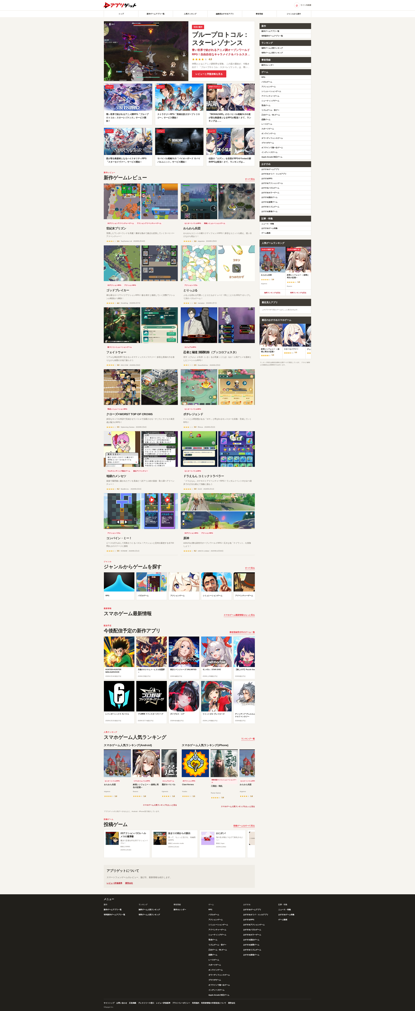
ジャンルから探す (294, 14)
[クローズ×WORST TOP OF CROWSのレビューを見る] (141, 387)
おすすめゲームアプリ (270, 169)
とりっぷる (190, 290)
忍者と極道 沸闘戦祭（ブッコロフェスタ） (210, 352)
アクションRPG (130, 285)
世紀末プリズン (116, 228)
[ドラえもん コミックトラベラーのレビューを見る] (218, 449)
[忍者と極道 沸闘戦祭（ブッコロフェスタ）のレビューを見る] (218, 325)
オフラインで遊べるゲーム (272, 147)
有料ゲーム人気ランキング (272, 53)
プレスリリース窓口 (146, 1003)
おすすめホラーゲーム (270, 193)
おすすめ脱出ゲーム (269, 197)
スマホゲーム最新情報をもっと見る (239, 615)
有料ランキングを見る (298, 293)
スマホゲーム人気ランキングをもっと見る (160, 805)
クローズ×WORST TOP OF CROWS (129, 414)
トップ (121, 14)
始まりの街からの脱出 (179, 833)
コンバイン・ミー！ (119, 538)
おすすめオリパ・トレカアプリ (273, 174)
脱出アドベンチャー (140, 471)
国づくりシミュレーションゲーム (119, 347)
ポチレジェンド (193, 414)
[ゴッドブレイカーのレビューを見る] (141, 263)
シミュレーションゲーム (271, 91)
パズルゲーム (266, 82)
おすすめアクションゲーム (272, 183)
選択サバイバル (168, 784)
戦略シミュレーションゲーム (214, 223)
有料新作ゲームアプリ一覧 (272, 36)
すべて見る (250, 179)
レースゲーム (266, 124)
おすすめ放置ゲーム (269, 202)
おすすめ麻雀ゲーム (269, 211)
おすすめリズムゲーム (270, 207)
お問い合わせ (121, 1003)
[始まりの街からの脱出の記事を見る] (160, 838)
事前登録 (259, 14)
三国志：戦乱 (217, 786)
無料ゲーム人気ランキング (272, 48)
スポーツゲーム (267, 129)
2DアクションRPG (189, 781)
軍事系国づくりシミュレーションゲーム (224, 781)
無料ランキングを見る (272, 293)
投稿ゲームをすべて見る (244, 826)
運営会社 (129, 883)
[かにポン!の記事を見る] (207, 838)
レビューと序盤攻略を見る (209, 74)
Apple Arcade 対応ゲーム (271, 157)
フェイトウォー (116, 352)
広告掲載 (132, 1003)
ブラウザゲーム (267, 143)
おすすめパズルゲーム (270, 188)
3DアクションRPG (114, 285)
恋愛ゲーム (265, 119)
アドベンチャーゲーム (270, 96)
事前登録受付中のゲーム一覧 (242, 632)
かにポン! (221, 833)
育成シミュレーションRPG (117, 409)
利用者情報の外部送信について (213, 1003)
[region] (179, 587)
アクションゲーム (268, 87)
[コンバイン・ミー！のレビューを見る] (141, 511)
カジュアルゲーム (168, 781)
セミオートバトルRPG (192, 223)
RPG (263, 77)
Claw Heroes (188, 784)
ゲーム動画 (265, 233)
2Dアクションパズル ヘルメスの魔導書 (133, 835)
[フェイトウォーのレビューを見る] (141, 325)
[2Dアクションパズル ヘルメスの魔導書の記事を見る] (112, 838)
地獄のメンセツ (116, 476)
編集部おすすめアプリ (225, 14)
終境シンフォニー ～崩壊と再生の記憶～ (146, 785)
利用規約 (195, 1003)
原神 (186, 538)
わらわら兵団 (191, 228)
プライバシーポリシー (181, 1003)
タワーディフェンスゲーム (272, 138)
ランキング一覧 (248, 739)
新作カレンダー (267, 65)
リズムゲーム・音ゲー (270, 110)
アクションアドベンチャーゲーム (149, 223)
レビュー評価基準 (114, 883)
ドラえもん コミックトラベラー (203, 476)
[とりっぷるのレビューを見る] (218, 263)
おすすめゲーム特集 (269, 228)
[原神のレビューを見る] (218, 511)
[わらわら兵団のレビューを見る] (218, 201)
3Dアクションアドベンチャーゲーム (120, 223)
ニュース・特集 (267, 224)
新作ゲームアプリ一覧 (156, 14)
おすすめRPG (267, 178)
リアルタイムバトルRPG (142, 781)
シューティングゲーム (270, 101)
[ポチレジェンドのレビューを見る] (218, 387)
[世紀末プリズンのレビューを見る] (141, 201)
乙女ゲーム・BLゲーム (270, 115)
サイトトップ (109, 1003)
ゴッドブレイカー (117, 290)
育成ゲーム (265, 105)
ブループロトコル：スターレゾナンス (220, 38)
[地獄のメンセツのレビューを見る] (141, 449)
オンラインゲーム (268, 133)
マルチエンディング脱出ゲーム (118, 471)
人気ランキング (190, 14)
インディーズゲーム (269, 152)
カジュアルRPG (190, 347)
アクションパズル (190, 285)
